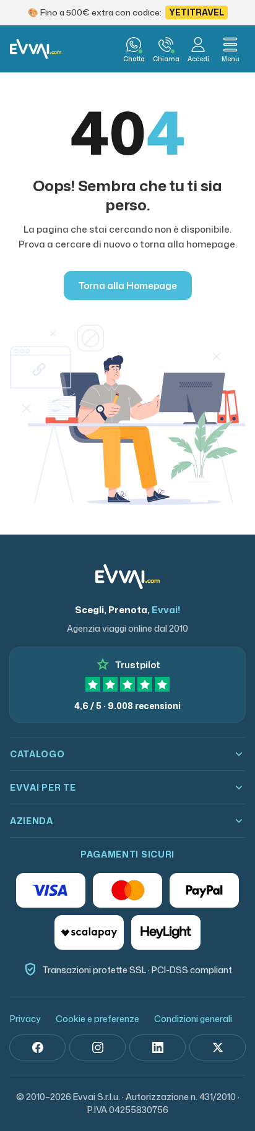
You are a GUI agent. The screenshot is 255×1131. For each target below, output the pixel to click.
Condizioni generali (193, 1019)
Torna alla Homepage (128, 285)
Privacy (25, 1019)
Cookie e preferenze (97, 1019)
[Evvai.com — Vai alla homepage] (35, 49)
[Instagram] (97, 1047)
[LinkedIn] (157, 1047)
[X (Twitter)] (217, 1047)
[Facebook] (37, 1047)
